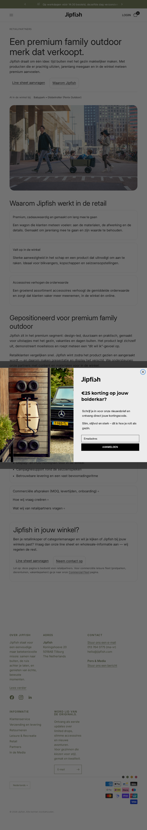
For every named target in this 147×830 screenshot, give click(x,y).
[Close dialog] (142, 372)
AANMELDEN (110, 447)
